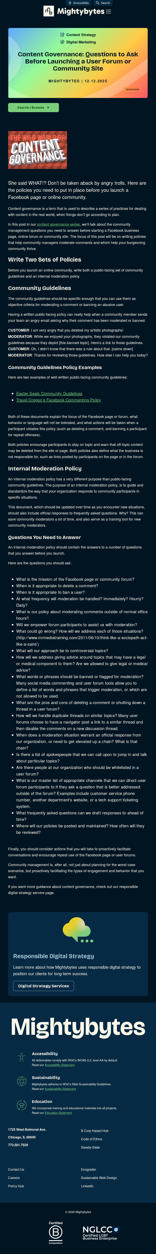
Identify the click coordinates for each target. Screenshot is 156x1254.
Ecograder (88, 1169)
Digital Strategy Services (43, 985)
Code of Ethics (91, 1139)
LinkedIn (87, 1186)
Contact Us (16, 1169)
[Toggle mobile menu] (108, 11)
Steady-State (90, 1147)
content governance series (58, 224)
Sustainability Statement (60, 1089)
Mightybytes (64, 81)
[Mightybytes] (73, 11)
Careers (14, 1177)
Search (105, 2)
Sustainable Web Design (99, 1177)
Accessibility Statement (60, 1065)
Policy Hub (16, 1186)
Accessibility (81, 2)
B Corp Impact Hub (94, 1130)
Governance (132, 89)
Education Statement (58, 1112)
